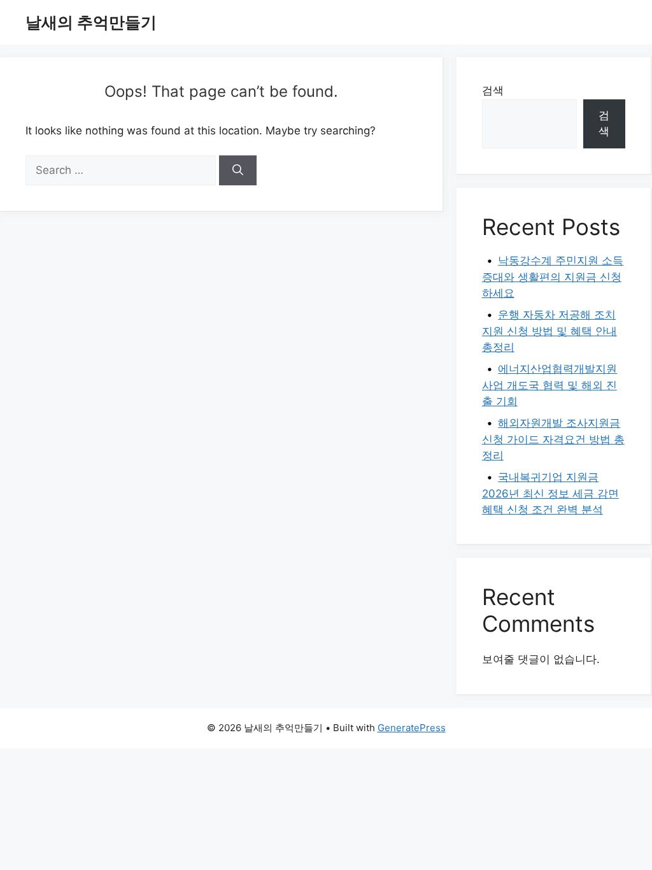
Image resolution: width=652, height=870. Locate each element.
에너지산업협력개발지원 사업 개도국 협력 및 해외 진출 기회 (550, 385)
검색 (493, 90)
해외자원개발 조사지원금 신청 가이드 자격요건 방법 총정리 (553, 439)
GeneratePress (412, 728)
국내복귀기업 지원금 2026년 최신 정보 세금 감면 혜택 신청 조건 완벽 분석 (550, 493)
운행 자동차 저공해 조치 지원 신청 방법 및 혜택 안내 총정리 (549, 330)
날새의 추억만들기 (91, 22)
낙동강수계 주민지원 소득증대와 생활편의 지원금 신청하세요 (553, 276)
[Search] (238, 170)
